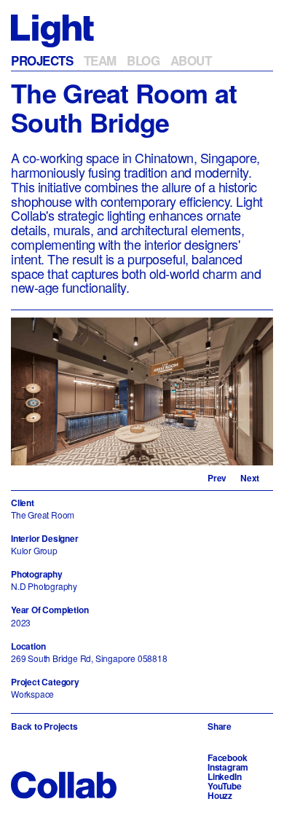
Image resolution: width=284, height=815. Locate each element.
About (191, 60)
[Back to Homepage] (52, 29)
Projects (42, 60)
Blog (143, 60)
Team (100, 60)
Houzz (220, 795)
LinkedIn (224, 776)
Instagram (228, 766)
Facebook (227, 757)
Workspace (32, 694)
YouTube (225, 785)
